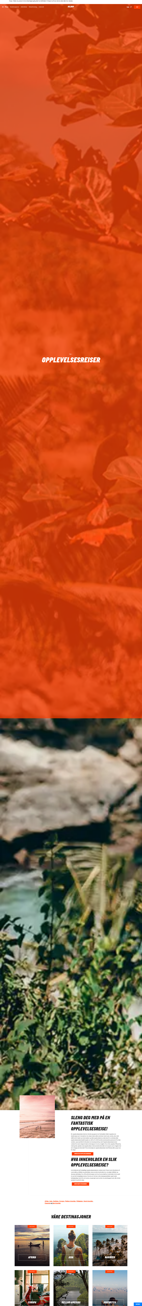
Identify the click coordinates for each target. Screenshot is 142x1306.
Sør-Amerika (57, 1203)
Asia (50, 1201)
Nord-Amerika (88, 1201)
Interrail (41, 7)
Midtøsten (79, 1201)
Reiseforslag (33, 7)
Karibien (56, 1201)
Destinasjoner (14, 7)
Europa (61, 1201)
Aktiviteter (24, 7)
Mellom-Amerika (70, 1201)
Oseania (47, 1203)
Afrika (47, 1201)
